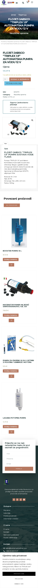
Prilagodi (19, 579)
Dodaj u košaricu (20, 79)
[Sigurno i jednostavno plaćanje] (6, 104)
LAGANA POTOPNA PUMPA (14, 418)
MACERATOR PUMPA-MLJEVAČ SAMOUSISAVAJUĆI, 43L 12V (16, 306)
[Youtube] (24, 499)
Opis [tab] (5, 143)
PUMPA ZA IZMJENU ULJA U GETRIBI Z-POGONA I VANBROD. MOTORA (18, 361)
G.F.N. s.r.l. (11, 97)
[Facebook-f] (14, 499)
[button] (16, 2)
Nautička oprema (19, 33)
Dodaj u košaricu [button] (10, 259)
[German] (13, 2)
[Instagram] (17, 499)
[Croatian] (9, 2)
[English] (11, 2)
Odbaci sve (19, 584)
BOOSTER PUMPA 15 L (12, 251)
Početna (4, 41)
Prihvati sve (19, 574)
